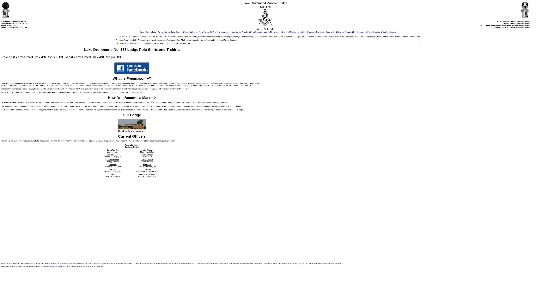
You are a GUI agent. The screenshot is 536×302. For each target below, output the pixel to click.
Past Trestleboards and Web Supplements (380, 32)
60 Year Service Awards (219, 32)
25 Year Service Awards (258, 32)
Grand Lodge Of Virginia (335, 32)
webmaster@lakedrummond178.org (61, 266)
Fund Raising (176, 32)
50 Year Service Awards (239, 32)
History (282, 32)
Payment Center (164, 32)
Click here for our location (130, 131)
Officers (186, 32)
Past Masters (291, 32)
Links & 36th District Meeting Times (311, 32)
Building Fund (151, 32)
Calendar (193, 32)
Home (142, 32)
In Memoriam (273, 32)
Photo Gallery (203, 32)
